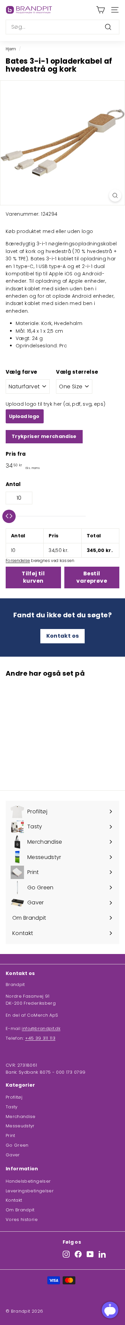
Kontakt (14, 1200)
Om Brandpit (20, 1210)
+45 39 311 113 (40, 1038)
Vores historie (22, 1219)
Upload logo (24, 416)
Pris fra (16, 453)
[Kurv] (100, 10)
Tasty (12, 1107)
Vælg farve (21, 371)
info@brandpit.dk (41, 1028)
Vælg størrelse (77, 371)
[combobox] (62, 27)
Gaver (13, 1155)
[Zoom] (115, 195)
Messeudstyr (20, 1126)
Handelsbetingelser (28, 1181)
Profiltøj (14, 1097)
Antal (13, 484)
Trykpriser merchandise (44, 436)
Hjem (11, 49)
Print (10, 1135)
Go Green (17, 1145)
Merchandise (21, 1116)
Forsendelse (18, 560)
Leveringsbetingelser (30, 1191)
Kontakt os (62, 636)
